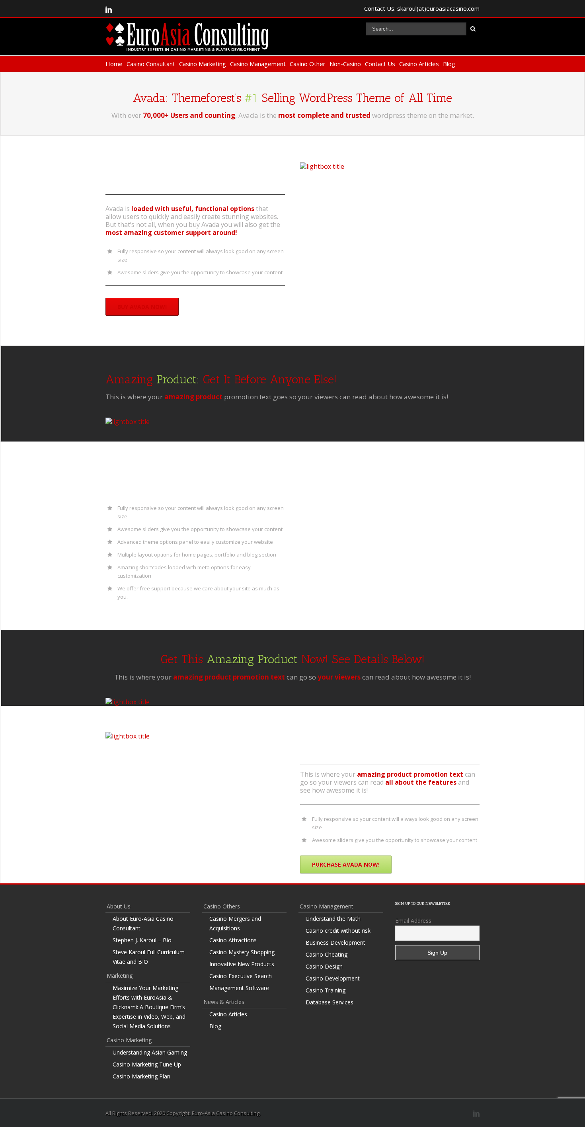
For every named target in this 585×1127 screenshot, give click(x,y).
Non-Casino (345, 64)
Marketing (120, 975)
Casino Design (324, 966)
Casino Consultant (151, 64)
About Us (119, 906)
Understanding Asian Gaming (150, 1052)
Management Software (239, 988)
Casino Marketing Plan (141, 1076)
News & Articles (223, 1002)
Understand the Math (333, 918)
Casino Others (221, 906)
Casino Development (333, 978)
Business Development (335, 942)
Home (114, 64)
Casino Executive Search (240, 976)
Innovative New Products (241, 964)
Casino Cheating (326, 954)
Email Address (413, 920)
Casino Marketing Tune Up (147, 1064)
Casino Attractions (233, 940)
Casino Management (258, 64)
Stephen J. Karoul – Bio (142, 940)
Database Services (329, 1002)
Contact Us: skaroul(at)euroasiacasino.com (422, 8)
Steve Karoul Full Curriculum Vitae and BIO (149, 956)
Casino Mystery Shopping (242, 952)
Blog (449, 64)
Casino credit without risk (338, 930)
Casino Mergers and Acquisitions (235, 923)
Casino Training (325, 990)
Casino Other (308, 64)
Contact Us (380, 64)
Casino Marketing (202, 64)
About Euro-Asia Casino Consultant (143, 923)
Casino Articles (419, 64)
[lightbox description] (322, 166)
